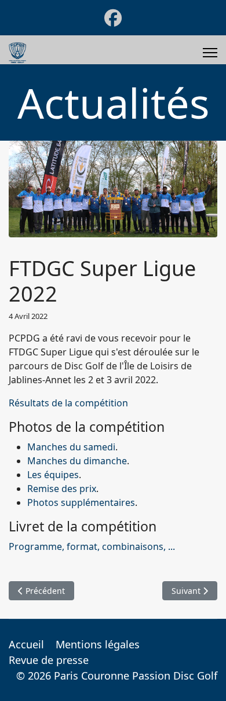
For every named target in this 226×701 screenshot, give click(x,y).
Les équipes (53, 474)
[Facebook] (113, 18)
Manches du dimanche (77, 460)
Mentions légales (98, 644)
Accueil (26, 644)
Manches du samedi (71, 447)
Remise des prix (61, 488)
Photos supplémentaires (81, 502)
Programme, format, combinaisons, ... (92, 546)
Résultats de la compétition (68, 403)
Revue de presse (49, 660)
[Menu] (210, 52)
